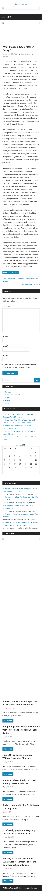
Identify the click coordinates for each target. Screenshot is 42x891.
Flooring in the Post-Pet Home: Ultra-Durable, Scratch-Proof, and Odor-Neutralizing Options (19, 861)
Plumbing (8, 400)
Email (5, 346)
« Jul (3, 478)
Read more (8, 720)
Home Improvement (12, 395)
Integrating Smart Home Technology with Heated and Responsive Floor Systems (21, 729)
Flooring (8, 392)
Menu (9, 17)
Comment (6, 306)
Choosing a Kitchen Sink (29, 284)
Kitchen (5, 57)
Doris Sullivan (25, 54)
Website (5, 355)
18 (9, 464)
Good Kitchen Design (10, 272)
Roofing (8, 403)
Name (5, 337)
